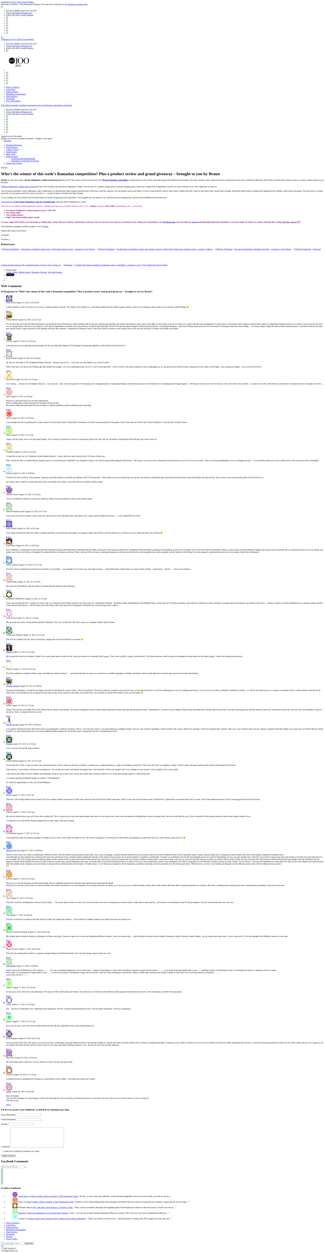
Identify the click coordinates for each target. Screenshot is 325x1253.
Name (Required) (8, 1115)
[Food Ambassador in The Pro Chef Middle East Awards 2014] (7, 23)
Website (4, 1124)
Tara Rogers (23, 1196)
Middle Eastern (25, 272)
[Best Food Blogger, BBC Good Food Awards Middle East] (7, 18)
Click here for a (28, 202)
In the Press (10, 90)
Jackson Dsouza (12, 686)
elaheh (8, 1091)
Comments (5, 1147)
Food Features (12, 147)
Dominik (21, 1213)
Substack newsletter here (77, 4)
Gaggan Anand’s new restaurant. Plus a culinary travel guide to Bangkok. (56, 1219)
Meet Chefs (10, 154)
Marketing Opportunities (16, 94)
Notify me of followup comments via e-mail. (22, 1151)
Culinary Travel (12, 150)
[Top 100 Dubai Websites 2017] (19, 13)
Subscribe (7, 141)
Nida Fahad (10, 966)
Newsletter (10, 99)
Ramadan (35, 272)
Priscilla (9, 744)
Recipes (43, 272)
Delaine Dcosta (12, 725)
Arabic (9, 272)
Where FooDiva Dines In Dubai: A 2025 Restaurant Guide (49, 1202)
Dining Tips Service (14, 163)
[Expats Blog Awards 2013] (7, 25)
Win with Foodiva (13, 101)
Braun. (46, 226)
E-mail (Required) (8, 1119)
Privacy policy (12, 1239)
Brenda (9, 652)
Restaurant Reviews (14, 145)
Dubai (15, 272)
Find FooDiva (11, 96)
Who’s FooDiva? (13, 87)
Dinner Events (12, 156)
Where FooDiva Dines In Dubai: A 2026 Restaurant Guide (54, 1196)
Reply (8, 311)
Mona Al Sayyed (13, 850)
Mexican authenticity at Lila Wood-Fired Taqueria (48, 1213)
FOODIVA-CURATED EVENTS (25, 161)
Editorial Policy (12, 92)
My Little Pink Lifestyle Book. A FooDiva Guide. (53, 1207)
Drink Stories (11, 152)
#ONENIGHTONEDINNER (23, 159)
